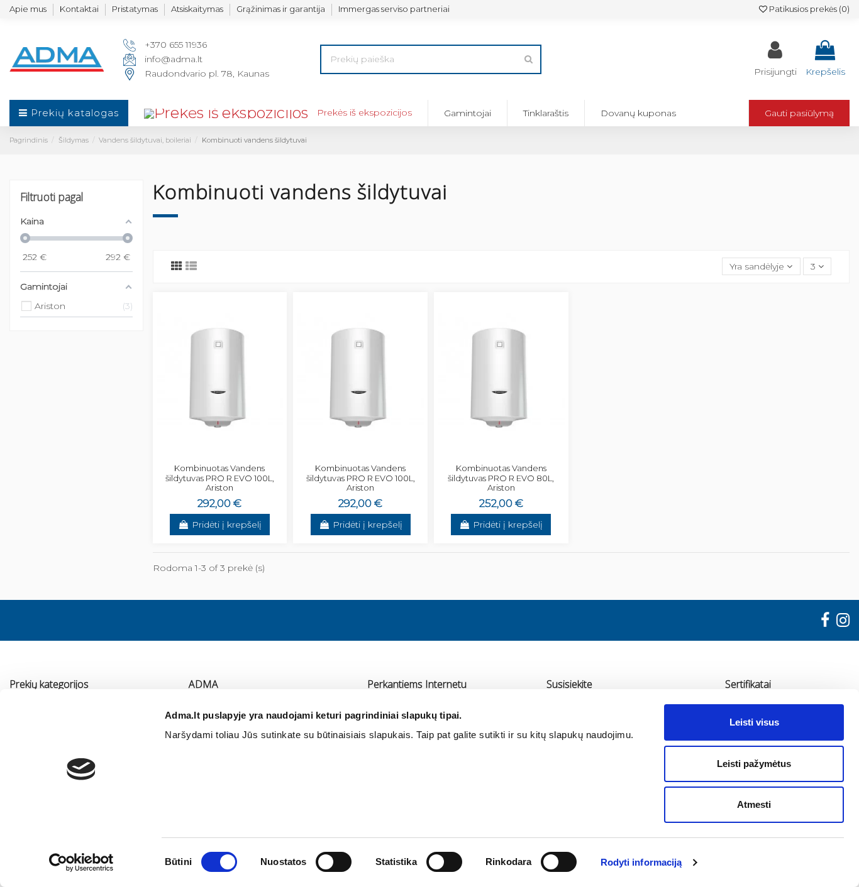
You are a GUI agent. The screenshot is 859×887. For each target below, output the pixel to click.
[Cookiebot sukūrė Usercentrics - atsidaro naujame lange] (81, 862)
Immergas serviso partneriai (394, 9)
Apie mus (28, 9)
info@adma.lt (173, 59)
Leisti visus (754, 722)
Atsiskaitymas (197, 9)
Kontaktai (79, 9)
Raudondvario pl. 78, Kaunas (207, 73)
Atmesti (754, 804)
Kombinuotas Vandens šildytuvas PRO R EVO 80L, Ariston (501, 477)
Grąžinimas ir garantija (280, 9)
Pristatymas (135, 9)
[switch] (334, 862)
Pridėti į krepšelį (227, 524)
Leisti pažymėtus (754, 763)
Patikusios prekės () (808, 9)
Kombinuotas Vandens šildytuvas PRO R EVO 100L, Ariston (219, 477)
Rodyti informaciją (641, 862)
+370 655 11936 (176, 44)
